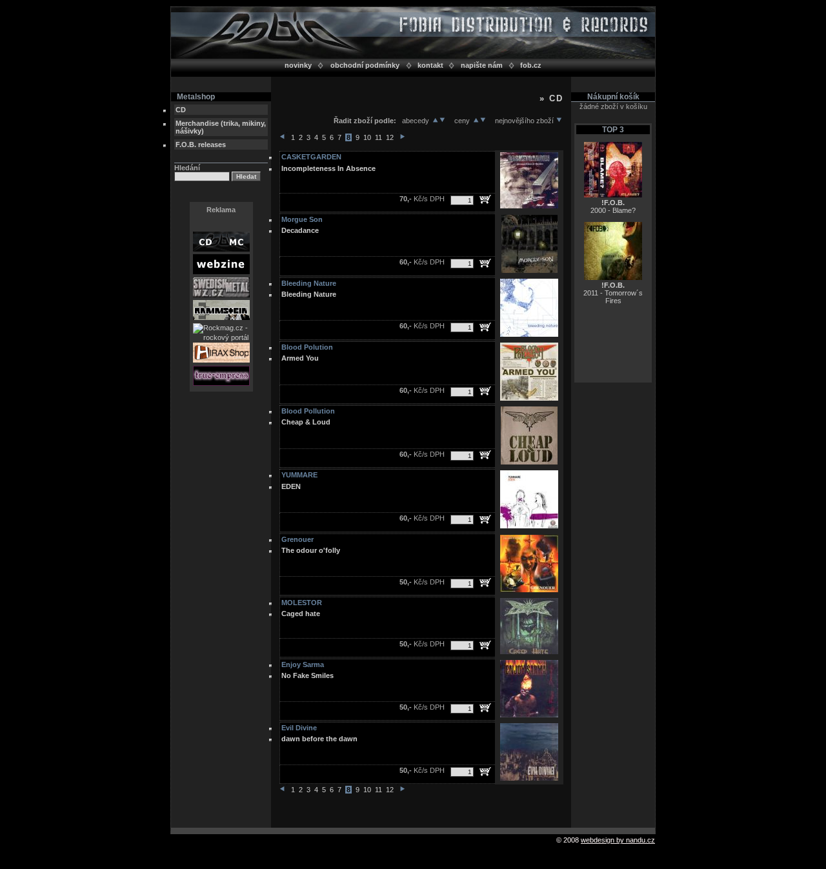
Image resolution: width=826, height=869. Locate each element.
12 (390, 137)
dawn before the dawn (319, 739)
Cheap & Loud (305, 422)
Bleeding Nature (308, 294)
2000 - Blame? (613, 206)
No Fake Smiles (307, 675)
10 (367, 137)
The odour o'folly (310, 550)
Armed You (300, 358)
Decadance (300, 230)
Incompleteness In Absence (328, 168)
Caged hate (300, 613)
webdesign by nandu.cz (618, 840)
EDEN (291, 486)
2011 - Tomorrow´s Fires (613, 293)
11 (378, 137)
